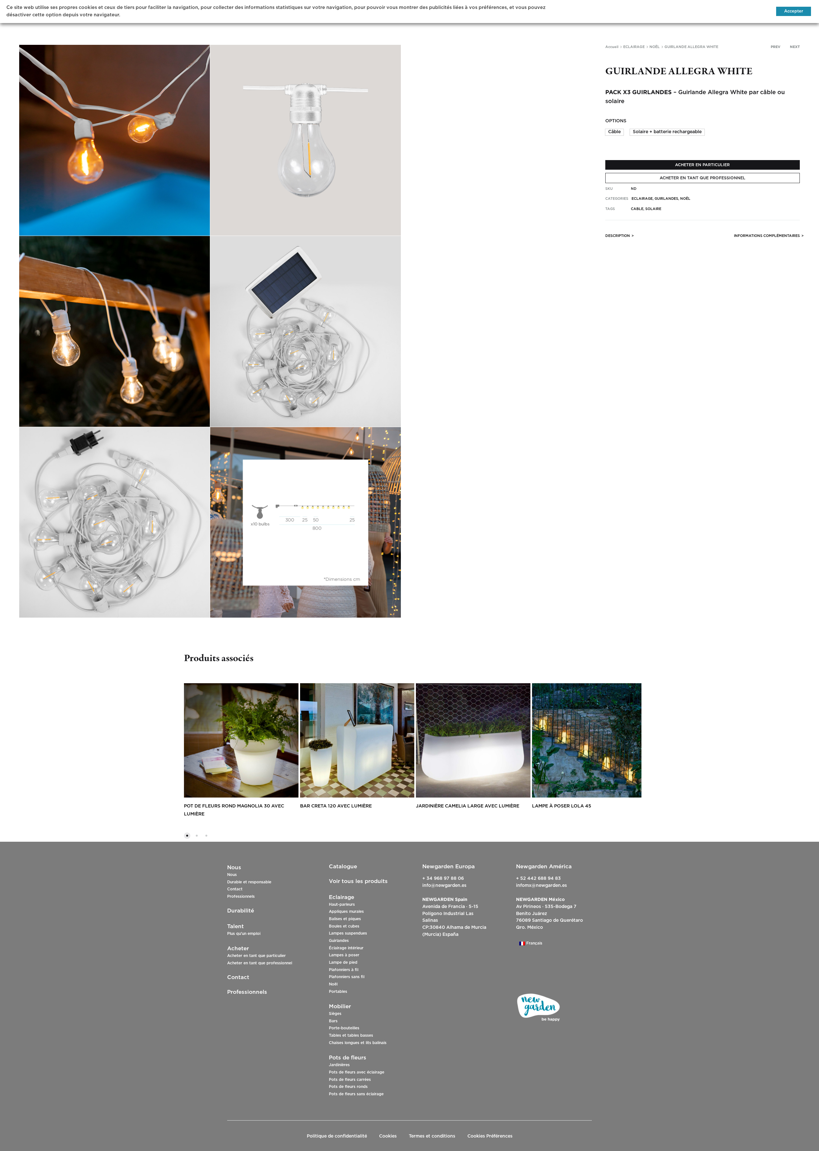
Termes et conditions (432, 1136)
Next (795, 47)
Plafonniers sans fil (346, 977)
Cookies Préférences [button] (490, 1136)
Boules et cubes (344, 926)
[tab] (617, 237)
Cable (637, 209)
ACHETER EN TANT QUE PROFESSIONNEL (702, 178)
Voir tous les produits (358, 881)
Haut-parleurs (342, 904)
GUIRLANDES (666, 198)
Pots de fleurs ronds (348, 1087)
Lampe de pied (343, 962)
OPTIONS (615, 121)
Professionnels (241, 896)
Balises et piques (345, 919)
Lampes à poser (344, 955)
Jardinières (339, 1065)
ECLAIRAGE (634, 47)
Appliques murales (346, 911)
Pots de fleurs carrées (350, 1080)
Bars (333, 1021)
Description (617, 236)
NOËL (654, 47)
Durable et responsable (249, 882)
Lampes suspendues (348, 933)
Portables (338, 991)
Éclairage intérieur (346, 948)
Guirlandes (339, 941)
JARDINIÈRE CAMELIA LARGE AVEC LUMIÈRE (467, 806)
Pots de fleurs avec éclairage (356, 1072)
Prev (775, 47)
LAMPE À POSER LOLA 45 (561, 806)
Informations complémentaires (767, 236)
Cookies (388, 1136)
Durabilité (240, 910)
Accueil (611, 47)
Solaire (653, 209)
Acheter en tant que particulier (256, 956)
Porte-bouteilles (344, 1028)
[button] (614, 132)
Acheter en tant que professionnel (259, 963)
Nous (232, 875)
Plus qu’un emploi (243, 934)
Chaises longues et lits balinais (357, 1043)
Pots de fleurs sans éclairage (356, 1094)
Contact (235, 889)
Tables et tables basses (351, 1035)
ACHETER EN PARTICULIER (702, 165)
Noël (333, 984)
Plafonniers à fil (343, 970)
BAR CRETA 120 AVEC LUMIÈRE (336, 806)
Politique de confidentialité (337, 1136)
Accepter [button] (793, 11)
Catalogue (343, 866)
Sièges (335, 1014)
